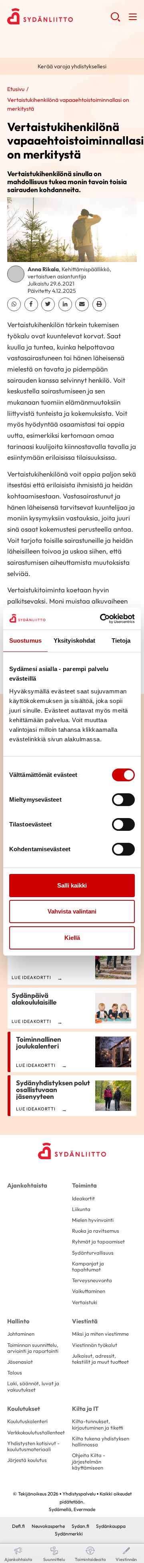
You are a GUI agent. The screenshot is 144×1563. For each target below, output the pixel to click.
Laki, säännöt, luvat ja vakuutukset (33, 1386)
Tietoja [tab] (121, 640)
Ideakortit (83, 1198)
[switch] (123, 799)
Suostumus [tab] (25, 640)
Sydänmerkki (69, 1534)
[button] (115, 20)
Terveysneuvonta (92, 1280)
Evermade (84, 1509)
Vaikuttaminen (88, 1291)
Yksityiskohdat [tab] (74, 640)
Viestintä (85, 1321)
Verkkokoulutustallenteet (36, 1432)
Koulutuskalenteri (27, 1421)
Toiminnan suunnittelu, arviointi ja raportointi (32, 1348)
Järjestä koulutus (27, 1460)
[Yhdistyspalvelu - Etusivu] (72, 1151)
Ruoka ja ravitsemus (95, 1230)
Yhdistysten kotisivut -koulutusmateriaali (33, 1446)
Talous (14, 1372)
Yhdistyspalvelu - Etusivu (58, 16)
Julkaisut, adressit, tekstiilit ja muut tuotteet (100, 1358)
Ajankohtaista (27, 1185)
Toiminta (84, 1185)
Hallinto (18, 1321)
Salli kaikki (72, 885)
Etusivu (15, 89)
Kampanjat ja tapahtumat (88, 1266)
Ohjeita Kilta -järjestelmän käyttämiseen (88, 1461)
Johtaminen (20, 1334)
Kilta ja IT (85, 1408)
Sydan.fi (80, 1526)
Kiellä (72, 937)
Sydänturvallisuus (93, 1252)
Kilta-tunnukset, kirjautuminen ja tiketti (97, 1424)
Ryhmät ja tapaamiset (98, 1241)
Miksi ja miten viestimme (100, 1334)
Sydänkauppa (111, 1526)
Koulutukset (23, 1408)
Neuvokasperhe (48, 1526)
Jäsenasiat (20, 1361)
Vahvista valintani (72, 911)
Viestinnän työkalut (94, 1345)
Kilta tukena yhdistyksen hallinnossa (100, 1441)
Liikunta (81, 1209)
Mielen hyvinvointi (93, 1220)
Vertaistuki (84, 1302)
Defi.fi (18, 1526)
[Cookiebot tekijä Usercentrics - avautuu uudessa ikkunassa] (101, 619)
